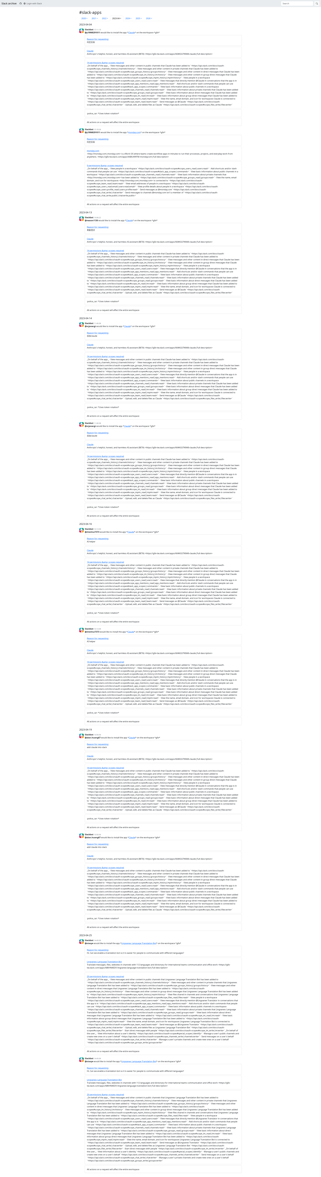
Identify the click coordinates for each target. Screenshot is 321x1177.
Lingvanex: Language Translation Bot (138, 943)
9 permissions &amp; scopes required (105, 165)
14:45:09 (97, 940)
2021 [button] (94, 18)
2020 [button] (83, 18)
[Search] (316, 3)
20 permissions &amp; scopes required (105, 976)
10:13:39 (97, 529)
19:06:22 (97, 217)
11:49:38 (97, 323)
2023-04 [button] (116, 18)
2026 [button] (148, 18)
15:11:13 (97, 29)
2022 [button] (104, 18)
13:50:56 (97, 734)
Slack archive (9, 3)
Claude (131, 32)
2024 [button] (127, 18)
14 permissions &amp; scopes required (105, 62)
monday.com (134, 132)
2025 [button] (138, 18)
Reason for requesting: (98, 39)
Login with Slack (34, 3)
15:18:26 (97, 129)
